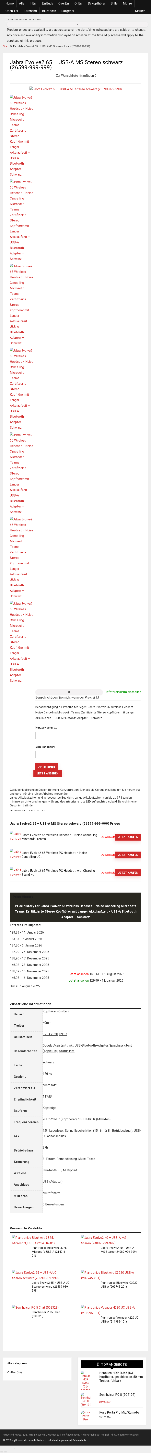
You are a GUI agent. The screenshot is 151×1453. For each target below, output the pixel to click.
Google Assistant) (55, 1045)
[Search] (143, 20)
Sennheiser (104, 1402)
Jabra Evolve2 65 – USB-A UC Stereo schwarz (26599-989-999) (50, 1286)
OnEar (79, 3)
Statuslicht (67, 1051)
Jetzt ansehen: (45, 746)
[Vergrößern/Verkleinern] (1, 1448)
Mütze (127, 3)
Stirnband (30, 11)
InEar (33, 3)
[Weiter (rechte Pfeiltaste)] (5, 1451)
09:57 (63, 1034)
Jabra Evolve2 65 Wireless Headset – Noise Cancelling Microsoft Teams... (59, 837)
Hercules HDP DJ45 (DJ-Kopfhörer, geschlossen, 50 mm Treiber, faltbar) (121, 1377)
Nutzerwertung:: (46, 727)
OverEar (63, 3)
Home (10, 3)
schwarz (48, 1062)
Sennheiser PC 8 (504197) (117, 1395)
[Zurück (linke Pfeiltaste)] (1, 1451)
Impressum (65, 1440)
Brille (114, 3)
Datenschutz (79, 1440)
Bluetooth (49, 11)
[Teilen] (9, 1448)
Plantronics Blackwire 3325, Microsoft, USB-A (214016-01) (49, 1251)
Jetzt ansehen (47, 773)
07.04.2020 (50, 1034)
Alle (21, 3)
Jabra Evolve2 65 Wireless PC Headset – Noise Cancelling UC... (54, 855)
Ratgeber (67, 11)
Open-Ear (12, 11)
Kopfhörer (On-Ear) (56, 1011)
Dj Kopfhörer (96, 3)
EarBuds (47, 3)
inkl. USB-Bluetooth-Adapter (88, 1045)
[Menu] (7, 20)
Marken (140, 11)
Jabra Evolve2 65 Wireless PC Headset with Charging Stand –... (58, 872)
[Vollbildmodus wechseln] (5, 1448)
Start (5, 46)
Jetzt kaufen (128, 837)
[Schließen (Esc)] (13, 1448)
